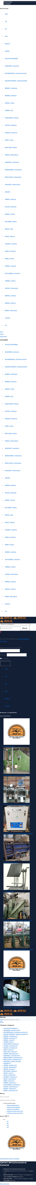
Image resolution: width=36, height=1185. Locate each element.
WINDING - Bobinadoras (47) (10, 1090)
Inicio (1, 1019)
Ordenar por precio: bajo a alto (15, 1111)
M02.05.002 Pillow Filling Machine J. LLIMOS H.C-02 (16, 775)
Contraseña (3, 654)
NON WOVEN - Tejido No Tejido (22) (12, 1061)
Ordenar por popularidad (13, 1107)
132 (8, 1125)
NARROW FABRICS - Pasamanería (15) (12, 1057)
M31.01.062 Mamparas (9, 746)
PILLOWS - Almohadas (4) (10, 1067)
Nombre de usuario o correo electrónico (10, 647)
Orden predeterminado (13, 1105)
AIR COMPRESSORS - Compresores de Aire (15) (15, 1032)
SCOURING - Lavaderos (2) (10, 1077)
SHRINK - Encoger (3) (8, 1080)
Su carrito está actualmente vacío (9, 639)
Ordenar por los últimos (13, 1109)
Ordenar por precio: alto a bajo (15, 1113)
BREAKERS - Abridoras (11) (10, 1038)
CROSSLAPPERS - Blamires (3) (11, 1044)
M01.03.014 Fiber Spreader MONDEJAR (13, 1007)
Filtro (1, 1022)
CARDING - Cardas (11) (9, 1040)
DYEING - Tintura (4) (8, 1049)
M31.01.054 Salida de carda (10, 978)
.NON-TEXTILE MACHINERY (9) (10, 1028)
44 (7, 1121)
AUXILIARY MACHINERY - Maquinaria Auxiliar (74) (15, 1034)
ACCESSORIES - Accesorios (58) (11, 1030)
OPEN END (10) (7, 1063)
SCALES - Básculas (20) (9, 1075)
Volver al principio (4, 1183)
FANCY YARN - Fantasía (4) (10, 1051)
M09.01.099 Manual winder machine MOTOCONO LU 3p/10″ (18, 949)
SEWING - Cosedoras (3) (9, 1078)
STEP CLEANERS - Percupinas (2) (11, 1084)
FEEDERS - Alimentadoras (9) (10, 1053)
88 (7, 1123)
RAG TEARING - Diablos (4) (10, 1071)
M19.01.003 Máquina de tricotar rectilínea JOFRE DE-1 (17, 804)
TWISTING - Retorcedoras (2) (10, 1086)
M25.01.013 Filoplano (8, 891)
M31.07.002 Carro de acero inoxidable (9, 1158)
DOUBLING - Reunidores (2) (10, 1047)
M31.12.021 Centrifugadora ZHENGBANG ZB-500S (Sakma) (18, 833)
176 (8, 1127)
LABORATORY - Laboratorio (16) (11, 1055)
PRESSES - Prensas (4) (9, 1069)
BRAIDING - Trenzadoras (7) (10, 1036)
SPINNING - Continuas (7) (9, 1082)
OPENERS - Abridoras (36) (10, 1065)
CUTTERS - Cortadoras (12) (10, 1045)
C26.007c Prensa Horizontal (10, 862)
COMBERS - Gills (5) (8, 1042)
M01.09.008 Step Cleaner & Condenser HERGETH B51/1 (17, 920)
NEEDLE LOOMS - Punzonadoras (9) (12, 1059)
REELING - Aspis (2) (8, 1073)
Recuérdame (5, 658)
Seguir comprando (24, 639)
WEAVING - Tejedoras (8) (9, 1088)
